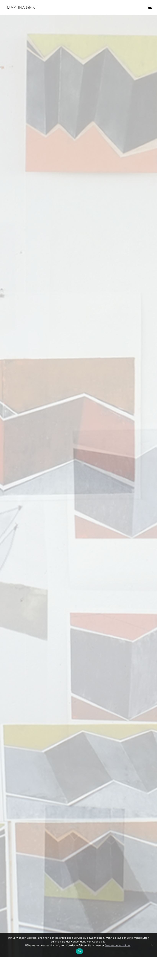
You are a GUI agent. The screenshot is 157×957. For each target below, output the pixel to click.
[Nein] (152, 945)
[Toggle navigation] (127, 7)
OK (79, 951)
